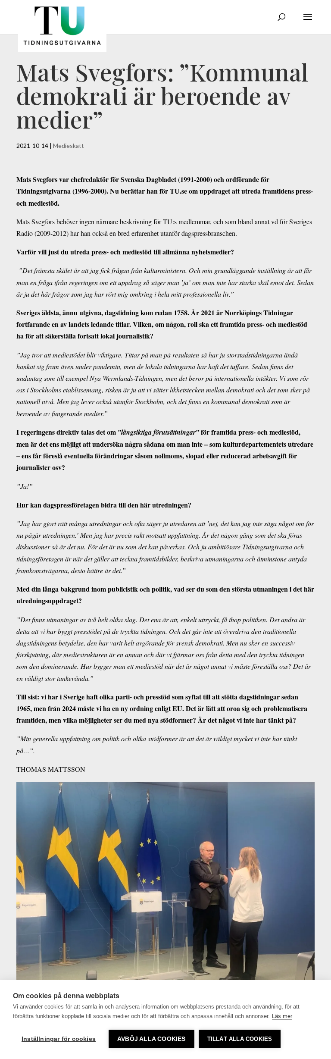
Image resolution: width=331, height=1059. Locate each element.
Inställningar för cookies (59, 1039)
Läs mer (282, 1016)
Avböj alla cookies (151, 1039)
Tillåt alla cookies (239, 1039)
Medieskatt (68, 145)
